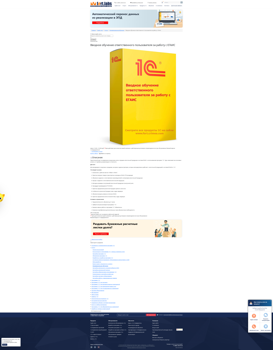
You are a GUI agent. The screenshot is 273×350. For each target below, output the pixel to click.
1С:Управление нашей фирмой (98, 330)
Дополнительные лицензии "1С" (100, 298)
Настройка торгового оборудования (102, 276)
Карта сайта (155, 323)
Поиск (93, 39)
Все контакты (179, 347)
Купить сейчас (94, 153)
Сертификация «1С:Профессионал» (137, 330)
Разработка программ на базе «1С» (117, 330)
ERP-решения (94, 292)
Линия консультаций (98, 249)
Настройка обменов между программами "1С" (105, 272)
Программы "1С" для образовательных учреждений (105, 306)
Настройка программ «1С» (115, 327)
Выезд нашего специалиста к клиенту (102, 264)
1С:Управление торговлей (97, 327)
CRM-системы (95, 294)
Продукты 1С (143, 5)
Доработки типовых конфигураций (100, 308)
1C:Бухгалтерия (94, 325)
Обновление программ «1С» (115, 332)
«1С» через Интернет (95, 334)
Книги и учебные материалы (99, 304)
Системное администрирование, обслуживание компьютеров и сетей (111, 260)
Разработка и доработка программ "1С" (103, 258)
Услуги (124, 5)
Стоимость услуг (112, 336)
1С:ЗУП (92, 332)
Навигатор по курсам (133, 325)
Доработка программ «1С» (115, 325)
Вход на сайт (155, 327)
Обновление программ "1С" (100, 255)
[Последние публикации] (162, 2)
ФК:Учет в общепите (157, 337)
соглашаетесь (7, 341)
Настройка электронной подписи (101, 270)
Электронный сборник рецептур (160, 339)
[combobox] (173, 2)
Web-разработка (97, 262)
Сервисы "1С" (94, 296)
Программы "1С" (95, 280)
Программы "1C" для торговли (99, 282)
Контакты (166, 5)
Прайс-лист (118, 5)
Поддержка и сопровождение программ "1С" (103, 245)
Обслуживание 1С (133, 5)
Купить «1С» (93, 339)
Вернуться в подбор (96, 239)
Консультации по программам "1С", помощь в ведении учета (109, 251)
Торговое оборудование (97, 290)
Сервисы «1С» (94, 336)
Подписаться (151, 315)
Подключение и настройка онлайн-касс (103, 274)
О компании (159, 5)
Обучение (151, 5)
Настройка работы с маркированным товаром (105, 278)
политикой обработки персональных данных (173, 314)
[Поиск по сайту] (182, 2)
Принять (5, 344)
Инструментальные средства (99, 300)
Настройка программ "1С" (99, 253)
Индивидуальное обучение (100, 266)
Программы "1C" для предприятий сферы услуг (103, 286)
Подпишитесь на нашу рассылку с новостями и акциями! (99, 315)
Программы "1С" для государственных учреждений (104, 288)
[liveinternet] (179, 323)
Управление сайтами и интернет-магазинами (103, 302)
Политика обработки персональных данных (136, 347)
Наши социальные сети (96, 344)
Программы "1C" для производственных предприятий (105, 284)
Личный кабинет (177, 5)
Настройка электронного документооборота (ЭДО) (106, 268)
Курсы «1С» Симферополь (135, 323)
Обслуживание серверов (114, 334)
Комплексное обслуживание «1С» (117, 323)
